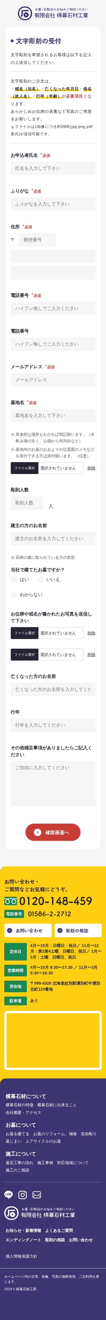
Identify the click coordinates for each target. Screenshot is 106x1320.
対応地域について (73, 1162)
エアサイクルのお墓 (43, 1141)
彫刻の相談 (77, 930)
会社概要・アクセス (23, 1112)
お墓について (21, 1125)
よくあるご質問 (59, 1230)
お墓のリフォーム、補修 (55, 1133)
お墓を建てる (17, 1133)
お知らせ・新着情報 (23, 1230)
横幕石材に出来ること (57, 1105)
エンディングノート (23, 1240)
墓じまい (13, 1141)
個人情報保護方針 (21, 1256)
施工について (21, 1154)
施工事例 (45, 1162)
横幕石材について (26, 1096)
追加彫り (89, 1133)
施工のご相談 (17, 1170)
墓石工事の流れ (19, 1162)
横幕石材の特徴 (19, 1105)
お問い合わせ (29, 930)
